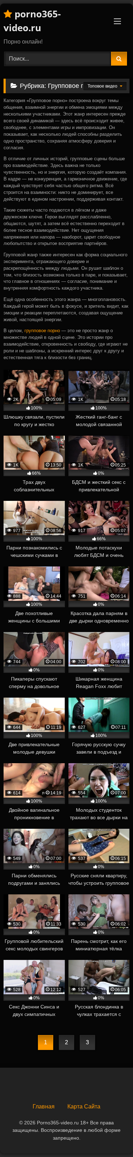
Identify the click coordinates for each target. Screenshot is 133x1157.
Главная (44, 1106)
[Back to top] (111, 1136)
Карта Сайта (83, 1106)
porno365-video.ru (32, 20)
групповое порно (42, 330)
